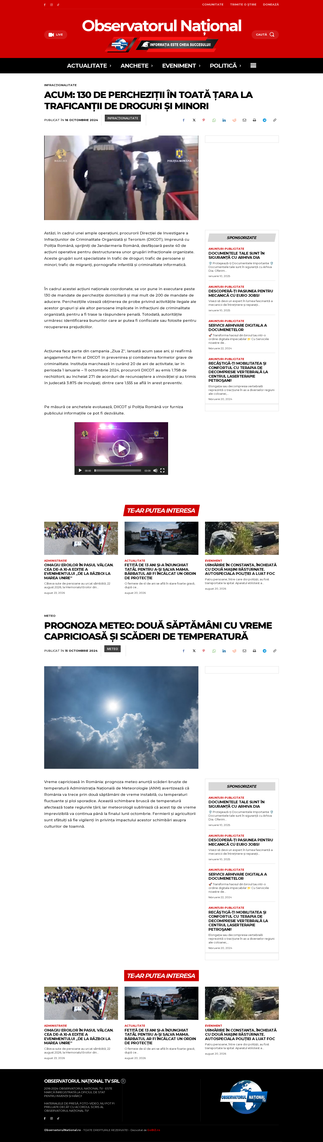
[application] (121, 448)
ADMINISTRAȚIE (55, 560)
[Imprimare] (254, 120)
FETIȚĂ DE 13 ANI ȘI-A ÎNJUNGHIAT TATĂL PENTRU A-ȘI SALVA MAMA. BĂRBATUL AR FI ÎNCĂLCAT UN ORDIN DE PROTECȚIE (160, 571)
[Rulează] (80, 470)
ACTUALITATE (135, 560)
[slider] (117, 470)
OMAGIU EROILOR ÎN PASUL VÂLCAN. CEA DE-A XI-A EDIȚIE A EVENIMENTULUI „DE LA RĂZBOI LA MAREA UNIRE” (78, 571)
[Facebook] (44, 4)
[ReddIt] (234, 120)
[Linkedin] (224, 120)
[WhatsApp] (213, 120)
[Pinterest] (203, 120)
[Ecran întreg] (162, 470)
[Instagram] (51, 4)
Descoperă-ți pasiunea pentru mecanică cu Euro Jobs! (241, 293)
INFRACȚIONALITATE (60, 85)
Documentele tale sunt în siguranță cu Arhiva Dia (236, 255)
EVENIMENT (213, 560)
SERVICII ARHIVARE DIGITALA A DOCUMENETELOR (238, 327)
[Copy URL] (274, 120)
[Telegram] (264, 120)
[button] (121, 448)
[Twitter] (193, 120)
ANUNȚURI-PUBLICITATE (226, 248)
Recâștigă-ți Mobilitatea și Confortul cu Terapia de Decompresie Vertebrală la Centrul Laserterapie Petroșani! (238, 372)
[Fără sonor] (155, 470)
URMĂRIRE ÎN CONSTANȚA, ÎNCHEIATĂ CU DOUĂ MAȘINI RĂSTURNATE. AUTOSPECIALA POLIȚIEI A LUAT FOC (240, 569)
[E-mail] (244, 120)
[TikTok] (58, 4)
